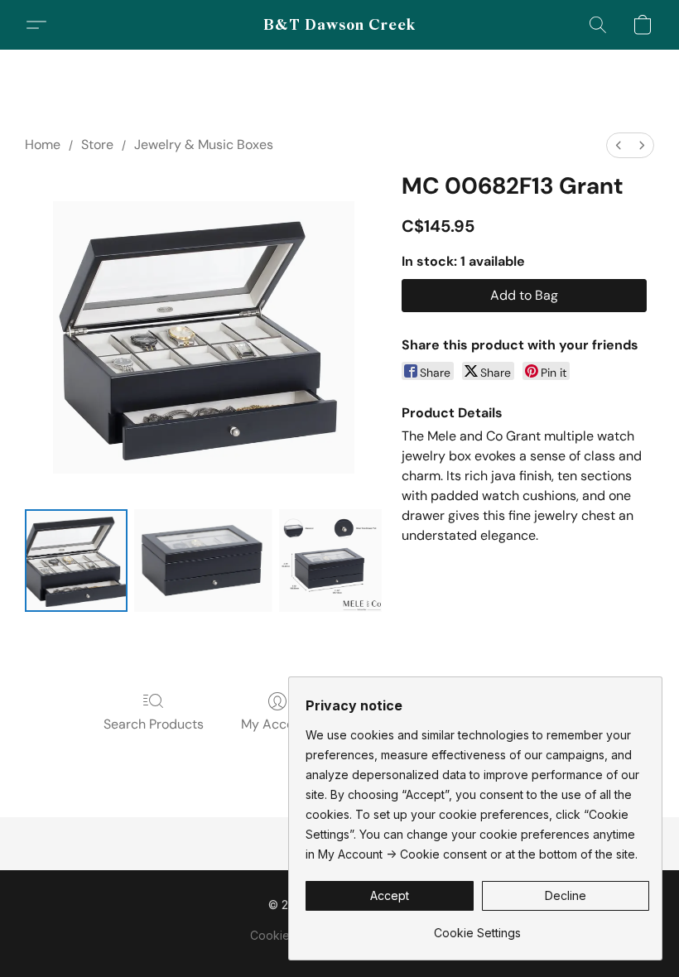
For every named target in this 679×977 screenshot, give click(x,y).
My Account (277, 724)
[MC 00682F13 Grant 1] (203, 560)
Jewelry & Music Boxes (203, 144)
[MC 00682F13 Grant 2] (330, 560)
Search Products (154, 724)
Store (97, 144)
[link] (477, 927)
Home (42, 144)
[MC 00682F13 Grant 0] (76, 560)
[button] (340, 24)
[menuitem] (618, 145)
